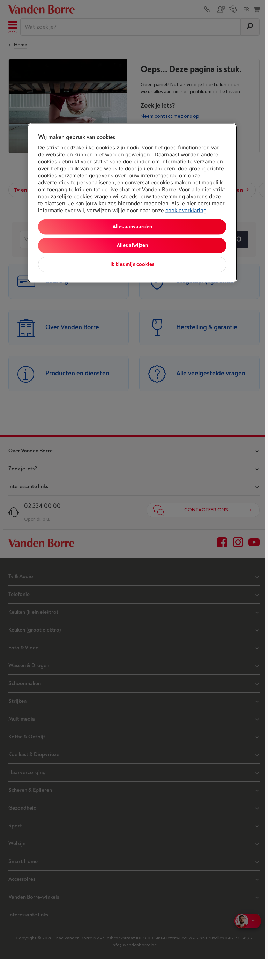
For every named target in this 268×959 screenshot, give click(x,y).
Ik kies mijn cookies (132, 264)
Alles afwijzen (132, 245)
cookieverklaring (186, 210)
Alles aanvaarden (132, 226)
